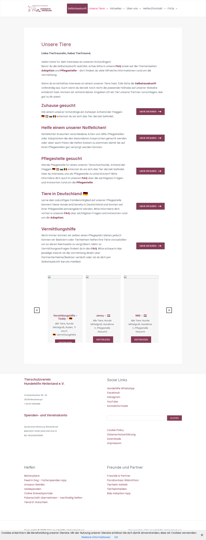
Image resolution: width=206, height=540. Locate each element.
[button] (106, 9)
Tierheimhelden (117, 489)
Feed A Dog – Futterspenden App (45, 480)
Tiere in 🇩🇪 (64, 331)
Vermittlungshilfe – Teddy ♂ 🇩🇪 (65, 317)
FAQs (171, 8)
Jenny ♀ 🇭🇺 (103, 315)
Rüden (69, 327)
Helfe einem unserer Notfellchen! (73, 127)
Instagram (113, 397)
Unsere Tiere (97, 8)
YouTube (112, 401)
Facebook (113, 393)
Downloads (114, 439)
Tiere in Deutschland (61, 193)
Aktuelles (116, 8)
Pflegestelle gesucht (61, 158)
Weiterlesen (65, 342)
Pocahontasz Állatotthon (123, 480)
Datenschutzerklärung (121, 434)
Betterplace (32, 476)
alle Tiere (60, 323)
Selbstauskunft (77, 8)
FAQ (118, 66)
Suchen (174, 418)
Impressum (114, 443)
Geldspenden (32, 489)
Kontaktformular (117, 406)
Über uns (132, 8)
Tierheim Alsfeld (117, 484)
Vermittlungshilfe (58, 229)
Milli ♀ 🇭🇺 (141, 315)
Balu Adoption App (119, 493)
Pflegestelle (68, 70)
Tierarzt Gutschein (36, 502)
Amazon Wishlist (34, 484)
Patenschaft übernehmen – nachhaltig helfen (53, 498)
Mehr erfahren (148, 111)
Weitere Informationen (95, 537)
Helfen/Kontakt (153, 8)
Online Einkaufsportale (38, 493)
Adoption (47, 70)
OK (116, 537)
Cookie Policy (115, 430)
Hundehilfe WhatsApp (121, 388)
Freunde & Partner (119, 476)
